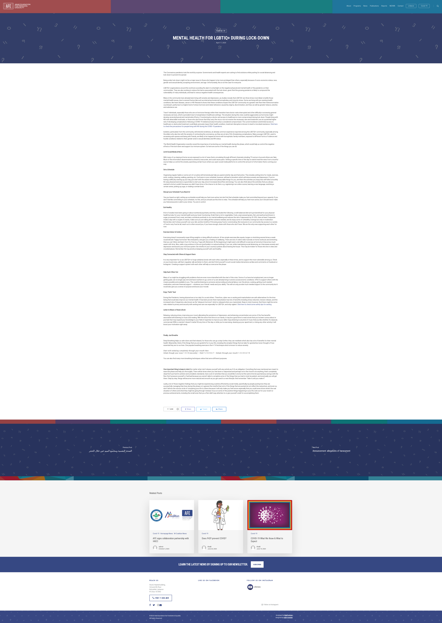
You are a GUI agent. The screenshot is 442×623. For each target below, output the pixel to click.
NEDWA (392, 6)
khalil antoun (288, 615)
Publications (374, 6)
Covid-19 (424, 6)
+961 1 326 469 (161, 598)
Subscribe (257, 564)
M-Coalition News (180, 533)
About (349, 6)
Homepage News (166, 533)
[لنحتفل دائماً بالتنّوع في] (275, 597)
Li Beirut (411, 6)
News (365, 6)
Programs (357, 6)
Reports (384, 6)
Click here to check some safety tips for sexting (254, 304)
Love (174, 409)
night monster (288, 617)
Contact (400, 6)
